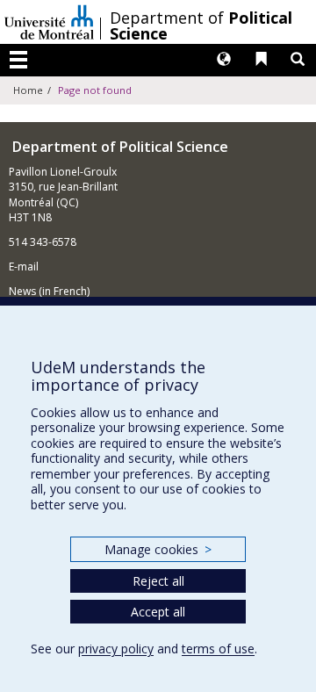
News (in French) (49, 291)
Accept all (158, 611)
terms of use (218, 648)
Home (28, 90)
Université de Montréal (49, 22)
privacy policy (116, 648)
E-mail (24, 266)
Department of (201, 25)
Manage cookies (157, 549)
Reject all (158, 581)
